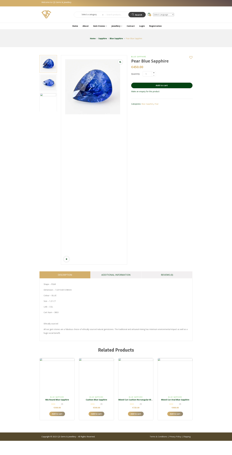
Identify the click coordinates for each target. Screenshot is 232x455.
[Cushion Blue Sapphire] (96, 375)
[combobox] (89, 14)
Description (65, 274)
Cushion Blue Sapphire (96, 399)
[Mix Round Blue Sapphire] (57, 375)
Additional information (115, 274)
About (86, 26)
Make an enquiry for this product (145, 91)
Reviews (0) (167, 274)
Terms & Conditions (159, 436)
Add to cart (162, 85)
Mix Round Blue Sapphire (57, 399)
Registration (155, 26)
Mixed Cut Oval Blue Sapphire (175, 399)
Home (75, 26)
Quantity (135, 74)
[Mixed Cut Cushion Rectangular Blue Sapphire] (135, 375)
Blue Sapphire (116, 38)
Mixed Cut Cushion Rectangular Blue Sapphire (140, 399)
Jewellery (116, 26)
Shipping (187, 436)
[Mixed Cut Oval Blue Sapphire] (175, 375)
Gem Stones (99, 26)
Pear (157, 104)
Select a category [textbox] (89, 14)
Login (142, 26)
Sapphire (102, 38)
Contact (131, 26)
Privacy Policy (175, 436)
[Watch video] (66, 259)
